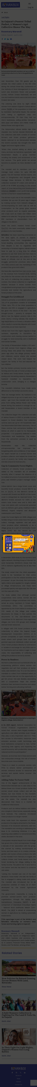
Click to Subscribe (18, 549)
